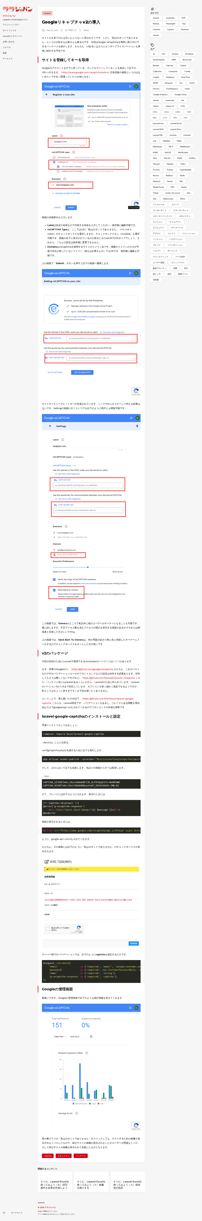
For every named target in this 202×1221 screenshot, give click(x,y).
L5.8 (189, 112)
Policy (183, 164)
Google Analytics (160, 94)
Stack (45, 1214)
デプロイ (157, 233)
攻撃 (175, 268)
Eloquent (169, 83)
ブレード (157, 245)
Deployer (185, 29)
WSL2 (182, 198)
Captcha (169, 65)
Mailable (166, 140)
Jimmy (51, 1214)
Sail (180, 181)
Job (182, 100)
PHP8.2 (192, 158)
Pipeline (170, 164)
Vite (188, 193)
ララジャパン (9, 16)
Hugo (40, 1211)
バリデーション (176, 239)
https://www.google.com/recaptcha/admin (85, 72)
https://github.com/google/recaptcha (92, 669)
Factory (156, 88)
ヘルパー (157, 251)
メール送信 (180, 256)
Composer (173, 71)
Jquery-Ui (170, 106)
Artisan (175, 54)
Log (154, 140)
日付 (186, 268)
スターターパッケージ (162, 216)
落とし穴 (157, 274)
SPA (172, 187)
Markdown (157, 146)
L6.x (154, 117)
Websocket (168, 198)
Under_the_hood (172, 193)
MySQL (156, 23)
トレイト (171, 233)
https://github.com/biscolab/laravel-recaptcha (108, 677)
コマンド (175, 204)
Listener (173, 135)
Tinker (156, 193)
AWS (174, 59)
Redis (182, 175)
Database (170, 77)
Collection (157, 71)
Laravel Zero (175, 129)
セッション (158, 222)
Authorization (159, 59)
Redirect (169, 175)
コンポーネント (159, 210)
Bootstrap (187, 59)
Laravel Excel (176, 123)
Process (156, 169)
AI (154, 54)
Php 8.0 (167, 158)
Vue (184, 23)
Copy (136, 737)
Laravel (156, 18)
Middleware (185, 146)
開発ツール (183, 274)
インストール (158, 204)
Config (187, 71)
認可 (169, 274)
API (163, 54)
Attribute (189, 54)
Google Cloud (180, 94)
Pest (155, 158)
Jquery (156, 106)
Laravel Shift (158, 129)
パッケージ (158, 239)
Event (192, 83)
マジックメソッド (160, 256)
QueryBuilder (185, 169)
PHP (183, 18)
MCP (171, 146)
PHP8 (179, 158)
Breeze (156, 65)
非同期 (156, 280)
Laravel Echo (158, 123)
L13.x (178, 112)
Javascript (170, 100)
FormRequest (172, 88)
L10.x (183, 106)
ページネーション (175, 245)
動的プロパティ (159, 268)
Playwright (170, 23)
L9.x (185, 117)
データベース (177, 227)
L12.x (166, 112)
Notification (183, 152)
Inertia (156, 35)
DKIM (155, 83)
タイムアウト (175, 222)
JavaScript (170, 18)
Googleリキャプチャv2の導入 (71, 22)
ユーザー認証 (158, 262)
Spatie (184, 187)
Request (156, 181)
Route (170, 181)
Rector (156, 175)
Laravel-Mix (158, 135)
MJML (155, 152)
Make (179, 140)
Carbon (183, 65)
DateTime (185, 77)
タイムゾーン (158, 227)
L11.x (155, 112)
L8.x (175, 117)
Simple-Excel (158, 187)
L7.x (165, 117)
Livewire (156, 29)
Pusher (170, 169)
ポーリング (172, 251)
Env (181, 83)
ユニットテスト (178, 262)
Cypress (170, 29)
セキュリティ (185, 216)
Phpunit (156, 164)
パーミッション (189, 233)
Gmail (187, 88)
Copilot (156, 77)
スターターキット (181, 210)
